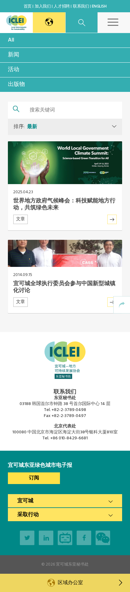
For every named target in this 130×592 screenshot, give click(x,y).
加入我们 (43, 6)
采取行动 (28, 514)
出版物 (16, 84)
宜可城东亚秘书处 (72, 564)
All (11, 40)
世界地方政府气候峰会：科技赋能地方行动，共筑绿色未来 (64, 204)
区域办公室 (70, 583)
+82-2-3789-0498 (68, 410)
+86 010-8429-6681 (68, 438)
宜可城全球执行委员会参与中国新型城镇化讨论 (64, 287)
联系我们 (81, 6)
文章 (20, 219)
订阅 (34, 478)
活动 (13, 69)
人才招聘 (62, 6)
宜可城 (25, 501)
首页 (28, 6)
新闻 (13, 54)
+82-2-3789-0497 (68, 416)
